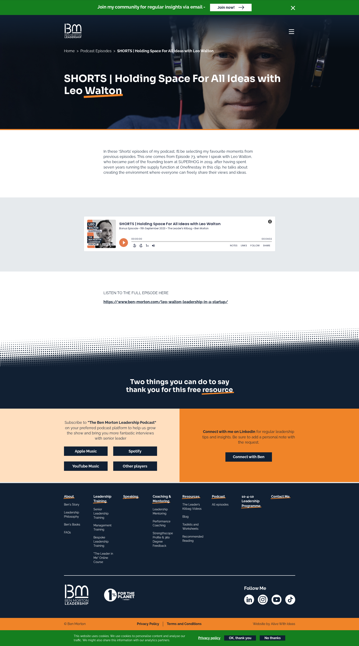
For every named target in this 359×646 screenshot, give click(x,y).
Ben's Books (72, 524)
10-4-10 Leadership (251, 501)
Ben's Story (71, 504)
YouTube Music (85, 466)
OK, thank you (240, 638)
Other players (135, 466)
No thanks (272, 638)
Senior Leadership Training (101, 513)
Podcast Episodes (96, 51)
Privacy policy (209, 638)
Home (69, 51)
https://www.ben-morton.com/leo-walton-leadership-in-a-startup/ (165, 302)
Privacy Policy (148, 624)
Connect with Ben (248, 457)
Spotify (135, 451)
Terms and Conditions (184, 624)
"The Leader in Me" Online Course (103, 558)
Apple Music (86, 451)
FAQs (67, 532)
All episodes (220, 504)
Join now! (226, 7)
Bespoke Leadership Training (101, 541)
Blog (185, 516)
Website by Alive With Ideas (274, 624)
